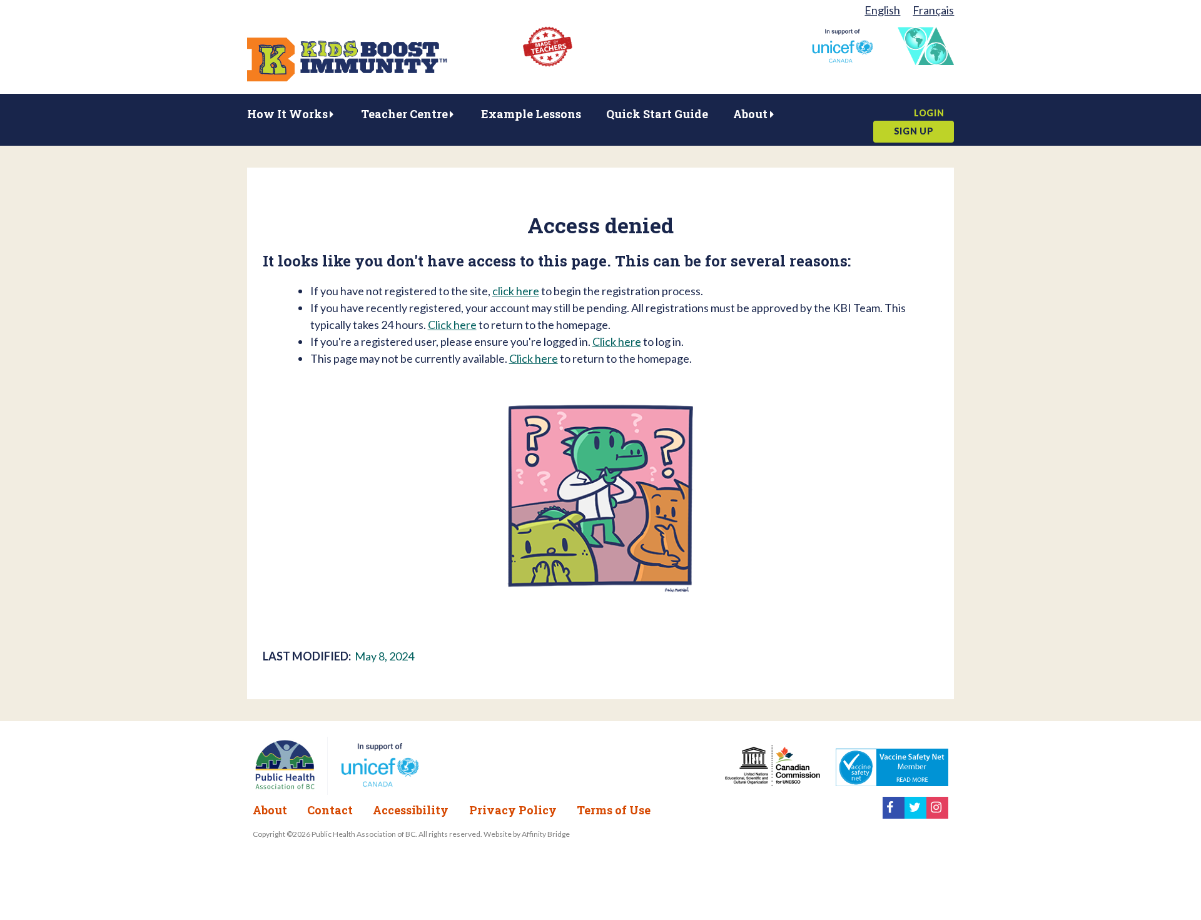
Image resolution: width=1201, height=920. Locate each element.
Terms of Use (614, 809)
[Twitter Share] (915, 814)
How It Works (287, 113)
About (750, 113)
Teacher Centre (404, 113)
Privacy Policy (513, 809)
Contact (330, 809)
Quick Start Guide (657, 113)
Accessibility (410, 809)
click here (515, 291)
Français (933, 10)
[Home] (347, 77)
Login (929, 113)
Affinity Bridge (546, 834)
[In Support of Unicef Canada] (842, 59)
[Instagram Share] (937, 814)
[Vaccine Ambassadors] (926, 61)
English (882, 10)
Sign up (914, 131)
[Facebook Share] (894, 814)
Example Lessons (531, 113)
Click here (452, 324)
